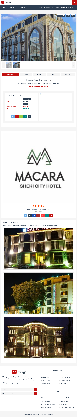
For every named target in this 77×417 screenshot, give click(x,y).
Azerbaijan (27, 99)
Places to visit (45, 377)
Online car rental (65, 377)
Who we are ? (45, 398)
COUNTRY (9, 99)
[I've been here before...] (68, 16)
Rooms (26, 74)
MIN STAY (9, 108)
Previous (3, 65)
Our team (44, 387)
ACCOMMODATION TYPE (12, 106)
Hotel (25, 106)
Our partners (64, 387)
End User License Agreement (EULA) (51, 404)
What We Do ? (65, 398)
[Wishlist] (73, 16)
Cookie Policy (64, 404)
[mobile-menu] (74, 2)
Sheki (25, 101)
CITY (8, 101)
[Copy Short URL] (59, 16)
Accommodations (46, 380)
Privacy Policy (64, 401)
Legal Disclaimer (46, 407)
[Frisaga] (19, 371)
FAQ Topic (63, 383)
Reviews (67, 74)
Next (73, 65)
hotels (39, 86)
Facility (39, 74)
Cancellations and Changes (68, 407)
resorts (45, 86)
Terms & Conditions (46, 401)
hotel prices (33, 86)
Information (10, 74)
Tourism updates (65, 380)
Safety (54, 74)
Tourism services (45, 383)
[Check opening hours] (63, 16)
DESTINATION (10, 103)
